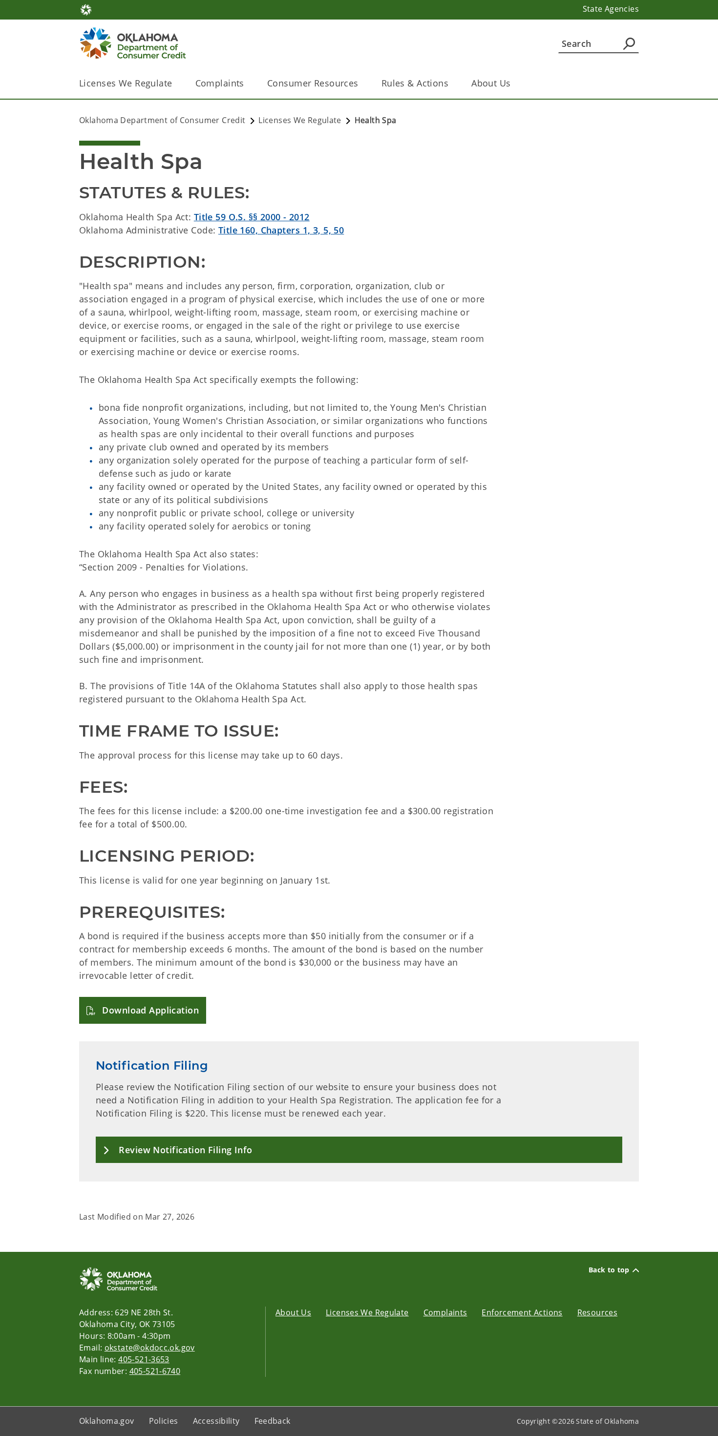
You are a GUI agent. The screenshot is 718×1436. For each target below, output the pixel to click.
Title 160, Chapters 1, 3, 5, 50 (281, 230)
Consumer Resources (313, 83)
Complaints (219, 83)
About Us (490, 83)
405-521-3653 (143, 1359)
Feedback (272, 1420)
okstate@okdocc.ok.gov (150, 1347)
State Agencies (611, 8)
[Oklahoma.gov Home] (86, 9)
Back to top (609, 1270)
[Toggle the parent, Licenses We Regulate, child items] (175, 83)
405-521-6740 (155, 1371)
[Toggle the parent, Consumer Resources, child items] (362, 83)
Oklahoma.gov (106, 1420)
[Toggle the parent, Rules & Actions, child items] (451, 83)
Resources (597, 1312)
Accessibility (216, 1420)
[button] (142, 1010)
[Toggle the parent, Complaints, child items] (247, 83)
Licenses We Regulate (125, 83)
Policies (163, 1420)
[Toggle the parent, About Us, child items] (514, 83)
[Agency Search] (629, 43)
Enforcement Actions (522, 1312)
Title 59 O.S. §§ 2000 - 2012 (252, 217)
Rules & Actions (414, 83)
